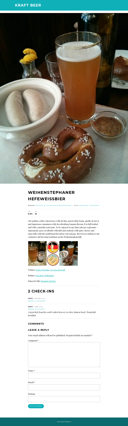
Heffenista (49, 275)
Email (31, 382)
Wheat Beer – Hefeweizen (89, 205)
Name (31, 370)
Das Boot (40, 275)
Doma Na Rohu (42, 269)
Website (31, 394)
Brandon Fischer (48, 281)
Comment (33, 340)
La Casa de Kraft (57, 269)
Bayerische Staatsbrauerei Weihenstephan (53, 205)
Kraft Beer (28, 5)
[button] (37, 253)
